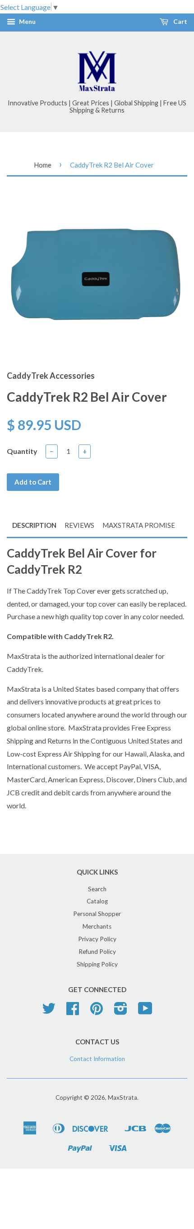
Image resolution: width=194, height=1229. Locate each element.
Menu (27, 22)
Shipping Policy (97, 964)
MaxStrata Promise (138, 525)
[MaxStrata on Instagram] (121, 1011)
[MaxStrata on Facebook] (72, 1011)
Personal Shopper (97, 913)
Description (34, 525)
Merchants (97, 926)
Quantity (22, 451)
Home (42, 165)
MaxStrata (122, 1097)
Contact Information (97, 1058)
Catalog (97, 901)
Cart (179, 22)
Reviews (79, 525)
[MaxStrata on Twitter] (48, 1011)
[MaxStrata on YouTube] (145, 1011)
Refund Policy (97, 951)
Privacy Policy (97, 939)
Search (97, 889)
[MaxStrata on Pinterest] (96, 1011)
